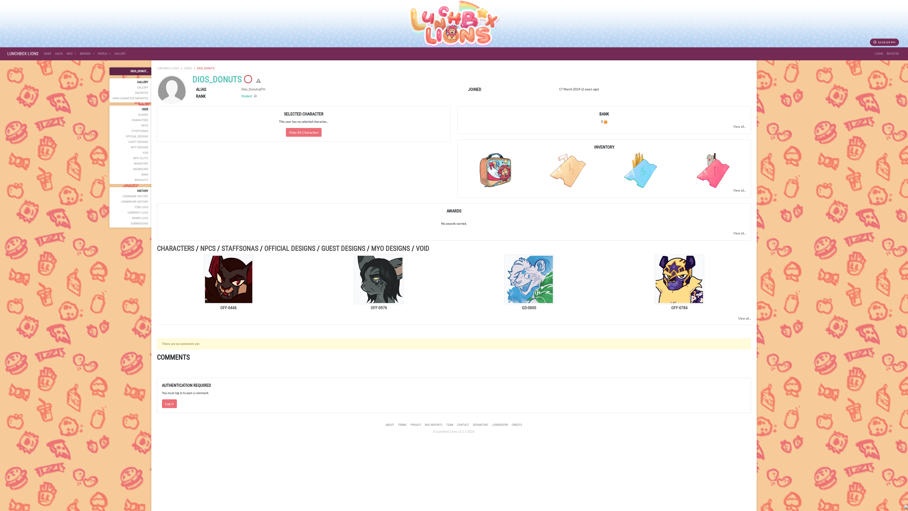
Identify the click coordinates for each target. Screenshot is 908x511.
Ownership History (134, 201)
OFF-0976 (379, 307)
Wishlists (141, 180)
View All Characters (304, 132)
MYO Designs (139, 147)
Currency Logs (137, 212)
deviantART (481, 425)
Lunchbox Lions (22, 53)
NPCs (144, 125)
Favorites (141, 93)
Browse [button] (85, 53)
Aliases (143, 114)
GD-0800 (529, 307)
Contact (463, 425)
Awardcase (140, 169)
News (47, 53)
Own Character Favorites (130, 98)
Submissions (139, 223)
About (390, 425)
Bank (144, 174)
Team (449, 425)
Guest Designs (138, 142)
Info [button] (70, 53)
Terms (402, 425)
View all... (739, 126)
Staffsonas (140, 131)
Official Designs (137, 136)
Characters (140, 120)
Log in (169, 404)
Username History (135, 196)
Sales (59, 53)
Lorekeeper (500, 425)
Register (893, 53)
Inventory (141, 163)
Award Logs (140, 218)
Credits (517, 425)
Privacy (415, 425)
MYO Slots (140, 158)
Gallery (120, 53)
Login (879, 53)
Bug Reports (433, 425)
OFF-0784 (679, 307)
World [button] (103, 53)
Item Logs (141, 207)
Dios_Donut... (139, 71)
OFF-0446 (228, 307)
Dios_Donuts (217, 79)
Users (188, 68)
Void (145, 152)
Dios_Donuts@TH (253, 89)
